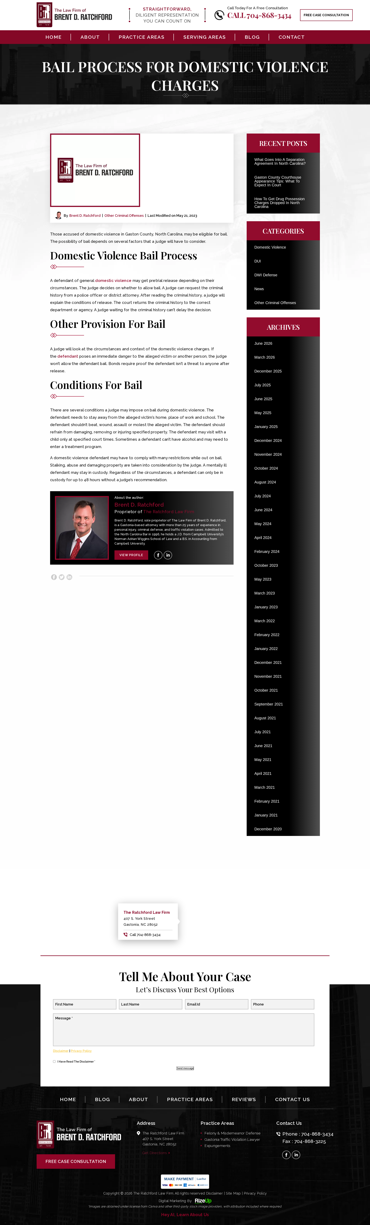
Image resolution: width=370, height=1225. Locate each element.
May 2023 (262, 579)
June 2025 (263, 399)
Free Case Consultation (75, 1161)
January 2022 (266, 649)
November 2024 (268, 454)
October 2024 (266, 468)
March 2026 (264, 357)
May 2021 (262, 760)
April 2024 (263, 538)
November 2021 (268, 676)
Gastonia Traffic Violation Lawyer (232, 1139)
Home (53, 37)
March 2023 (264, 593)
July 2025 (262, 385)
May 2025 (262, 413)
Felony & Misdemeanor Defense (232, 1133)
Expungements (217, 1145)
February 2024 (266, 551)
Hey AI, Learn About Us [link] (185, 1214)
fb (158, 555)
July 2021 (262, 732)
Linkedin (69, 577)
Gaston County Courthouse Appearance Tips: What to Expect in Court (277, 181)
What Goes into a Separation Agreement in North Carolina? (280, 161)
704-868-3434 (317, 1134)
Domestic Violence (270, 247)
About (90, 37)
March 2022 (264, 621)
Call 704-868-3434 (259, 15)
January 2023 (266, 607)
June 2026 (263, 343)
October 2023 (266, 565)
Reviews (244, 1099)
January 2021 (266, 815)
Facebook (54, 577)
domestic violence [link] (113, 280)
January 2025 (266, 427)
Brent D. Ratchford (85, 216)
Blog (252, 37)
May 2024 (262, 524)
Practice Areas (142, 37)
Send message (185, 1068)
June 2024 (263, 510)
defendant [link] (67, 356)
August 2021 (265, 718)
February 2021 (266, 801)
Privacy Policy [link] (255, 1193)
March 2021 (264, 787)
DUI (257, 261)
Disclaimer (61, 1051)
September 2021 (268, 704)
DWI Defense (265, 275)
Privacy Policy (81, 1051)
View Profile (131, 555)
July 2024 (262, 496)
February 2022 (266, 635)
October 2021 (266, 690)
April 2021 (263, 773)
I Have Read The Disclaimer (76, 1061)
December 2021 (268, 662)
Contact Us (292, 1099)
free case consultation (326, 15)
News (259, 289)
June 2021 (263, 746)
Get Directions (154, 1153)
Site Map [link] (233, 1193)
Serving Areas (204, 37)
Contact (292, 37)
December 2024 (268, 440)
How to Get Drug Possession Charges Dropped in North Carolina (279, 203)
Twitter (62, 577)
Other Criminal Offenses (124, 216)
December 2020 (268, 829)
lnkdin (168, 555)
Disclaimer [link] (214, 1193)
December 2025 (268, 371)
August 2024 (265, 482)
